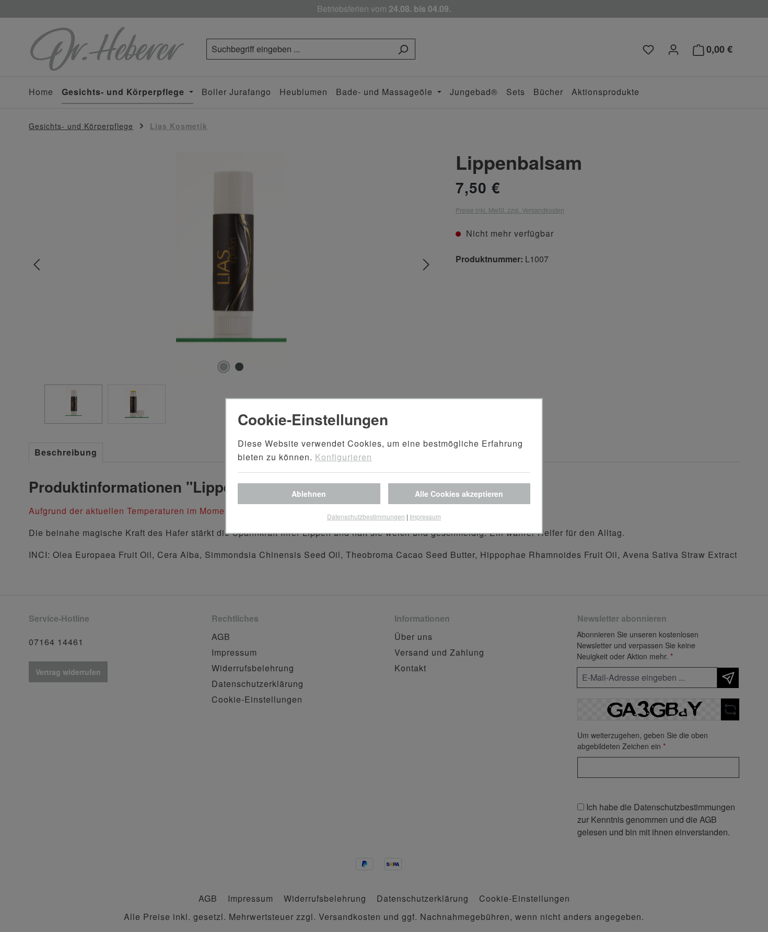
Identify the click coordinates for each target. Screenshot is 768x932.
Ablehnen (309, 493)
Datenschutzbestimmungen (366, 516)
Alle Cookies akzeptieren (459, 493)
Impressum (425, 516)
